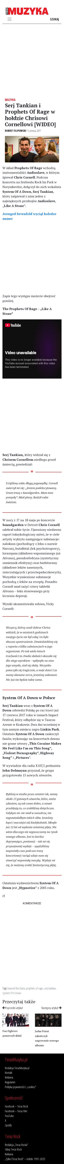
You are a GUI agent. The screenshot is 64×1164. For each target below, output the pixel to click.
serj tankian (50, 988)
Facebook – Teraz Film (16, 1111)
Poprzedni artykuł (14, 1008)
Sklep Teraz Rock (13, 1149)
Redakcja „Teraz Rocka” (16, 1144)
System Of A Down (11, 993)
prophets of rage (34, 988)
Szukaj (54, 19)
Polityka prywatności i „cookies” (20, 1087)
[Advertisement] (32, 61)
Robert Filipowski (15, 130)
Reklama (9, 1077)
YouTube (9, 1116)
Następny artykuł (50, 1008)
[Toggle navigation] (9, 19)
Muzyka (10, 99)
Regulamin (10, 1082)
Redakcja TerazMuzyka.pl (17, 1068)
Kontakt (8, 1072)
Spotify (8, 1125)
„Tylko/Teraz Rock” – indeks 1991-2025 (25, 1159)
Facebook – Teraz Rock (16, 1106)
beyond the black (16, 988)
